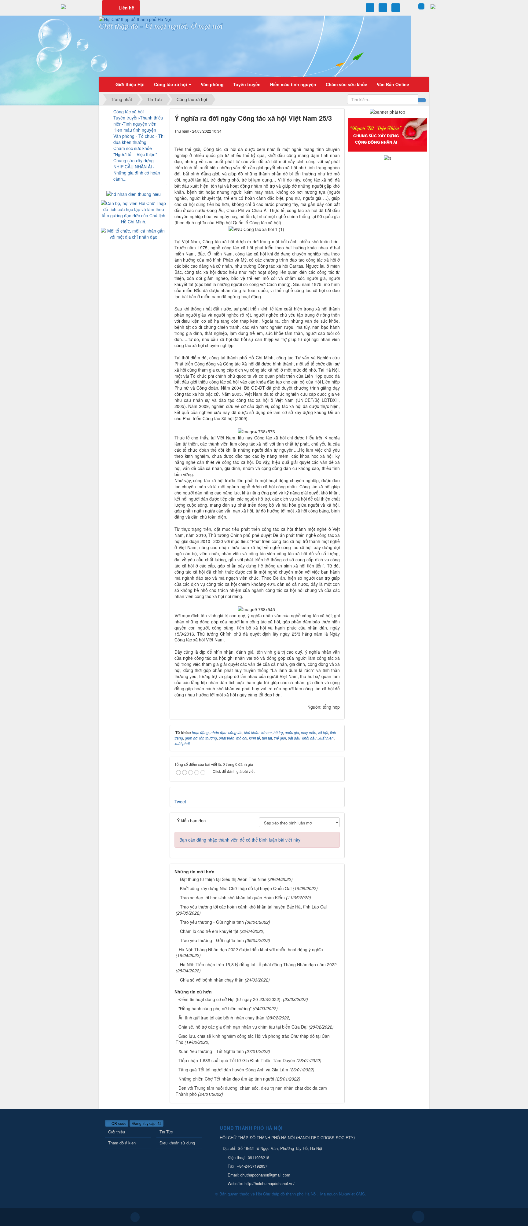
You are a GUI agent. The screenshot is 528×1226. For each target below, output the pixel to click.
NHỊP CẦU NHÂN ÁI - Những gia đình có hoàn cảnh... (136, 172)
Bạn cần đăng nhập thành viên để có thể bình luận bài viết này (239, 840)
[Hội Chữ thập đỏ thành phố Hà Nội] (135, 19)
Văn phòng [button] (212, 84)
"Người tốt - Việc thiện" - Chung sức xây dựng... (136, 157)
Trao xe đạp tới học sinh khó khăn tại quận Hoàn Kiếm (232, 897)
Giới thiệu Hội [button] (130, 84)
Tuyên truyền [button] (247, 84)
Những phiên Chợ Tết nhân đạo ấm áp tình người (226, 1079)
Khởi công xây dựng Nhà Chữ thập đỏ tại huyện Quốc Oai (236, 888)
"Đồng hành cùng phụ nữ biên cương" (214, 1008)
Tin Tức (166, 1132)
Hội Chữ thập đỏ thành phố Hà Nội (286, 1194)
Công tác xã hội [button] (171, 84)
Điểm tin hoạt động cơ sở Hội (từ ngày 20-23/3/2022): (230, 999)
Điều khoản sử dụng (177, 1143)
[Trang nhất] (105, 84)
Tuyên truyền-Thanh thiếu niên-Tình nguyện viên (138, 121)
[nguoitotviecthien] (387, 134)
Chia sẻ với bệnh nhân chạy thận (212, 980)
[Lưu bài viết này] (337, 131)
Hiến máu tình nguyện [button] (293, 84)
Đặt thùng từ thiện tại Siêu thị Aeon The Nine (223, 879)
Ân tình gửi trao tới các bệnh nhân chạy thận (221, 1018)
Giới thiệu (116, 1132)
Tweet (180, 801)
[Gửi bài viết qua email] (326, 131)
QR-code (119, 1123)
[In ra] (332, 131)
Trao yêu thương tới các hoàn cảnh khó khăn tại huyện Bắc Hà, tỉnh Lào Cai (253, 907)
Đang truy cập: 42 (146, 1123)
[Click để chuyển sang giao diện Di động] (135, 1217)
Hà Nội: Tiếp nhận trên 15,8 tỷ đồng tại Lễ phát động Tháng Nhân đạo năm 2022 (258, 964)
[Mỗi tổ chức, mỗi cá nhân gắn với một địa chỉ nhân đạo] (134, 233)
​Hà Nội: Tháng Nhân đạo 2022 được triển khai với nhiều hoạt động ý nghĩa (251, 949)
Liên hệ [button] (126, 8)
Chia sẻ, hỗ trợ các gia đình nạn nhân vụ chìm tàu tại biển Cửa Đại (242, 1027)
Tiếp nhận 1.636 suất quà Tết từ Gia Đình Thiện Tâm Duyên (236, 1060)
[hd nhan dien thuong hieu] (133, 193)
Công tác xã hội (128, 111)
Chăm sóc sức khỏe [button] (346, 84)
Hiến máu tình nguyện (134, 130)
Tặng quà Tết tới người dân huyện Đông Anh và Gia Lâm (233, 1069)
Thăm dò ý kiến (122, 1143)
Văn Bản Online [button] (393, 84)
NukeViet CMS (352, 1194)
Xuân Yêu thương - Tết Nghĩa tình (211, 1051)
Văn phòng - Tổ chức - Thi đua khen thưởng (138, 139)
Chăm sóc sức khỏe (132, 148)
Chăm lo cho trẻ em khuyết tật (209, 931)
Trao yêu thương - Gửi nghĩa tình (212, 922)
